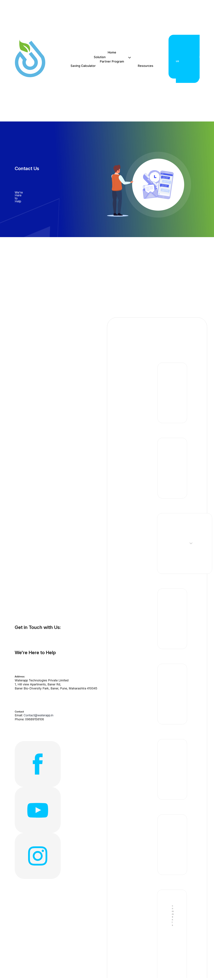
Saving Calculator (83, 66)
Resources (145, 66)
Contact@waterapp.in (38, 715)
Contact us (188, 59)
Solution (100, 57)
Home (112, 52)
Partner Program (112, 61)
